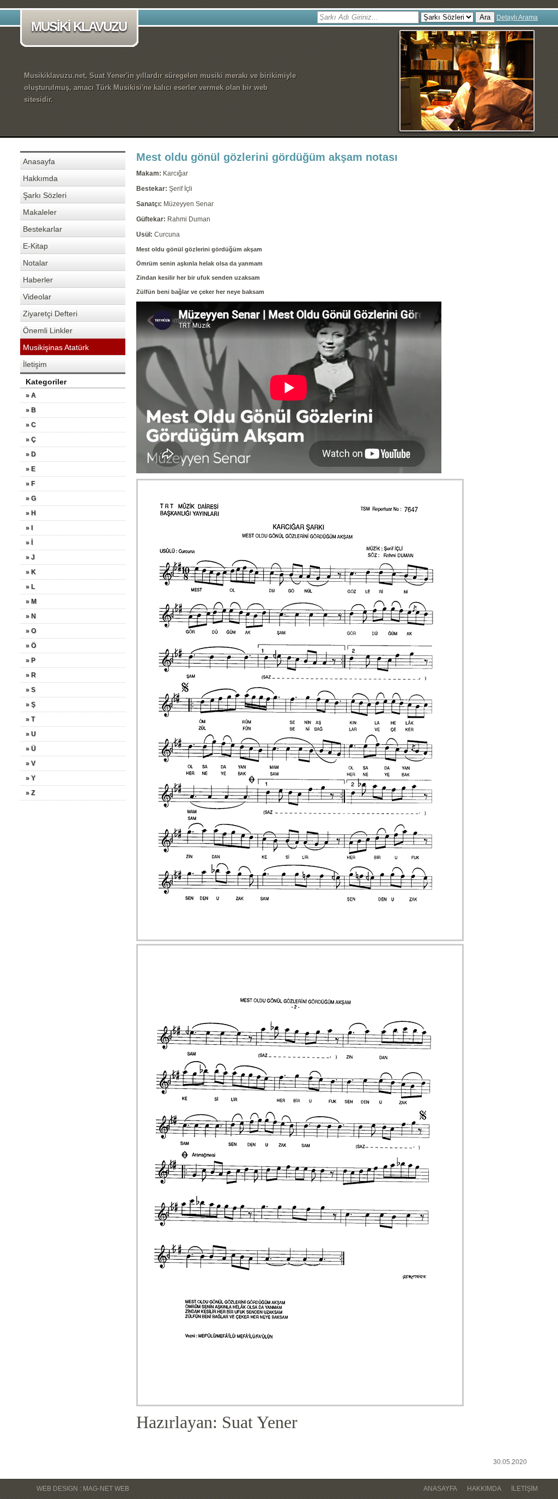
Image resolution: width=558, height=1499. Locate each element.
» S (30, 690)
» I (29, 528)
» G (31, 498)
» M (31, 601)
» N (31, 616)
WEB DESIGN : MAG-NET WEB (83, 1488)
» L (30, 587)
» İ (29, 542)
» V (30, 763)
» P (30, 660)
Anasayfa (39, 161)
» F (30, 483)
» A (31, 395)
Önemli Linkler (47, 330)
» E (30, 469)
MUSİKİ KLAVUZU (78, 26)
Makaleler (40, 212)
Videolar (37, 296)
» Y (30, 778)
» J (30, 557)
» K (31, 572)
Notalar (35, 262)
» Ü (31, 748)
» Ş (30, 704)
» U (31, 734)
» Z (30, 793)
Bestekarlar (42, 229)
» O (31, 631)
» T (30, 719)
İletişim (35, 364)
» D (31, 454)
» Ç (31, 439)
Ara (485, 17)
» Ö (31, 645)
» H (31, 513)
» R (31, 675)
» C (31, 425)
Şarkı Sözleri (44, 195)
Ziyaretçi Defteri (50, 313)
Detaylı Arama (517, 17)
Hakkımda (40, 178)
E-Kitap (35, 246)
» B (31, 410)
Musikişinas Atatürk (56, 347)
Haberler (38, 279)
